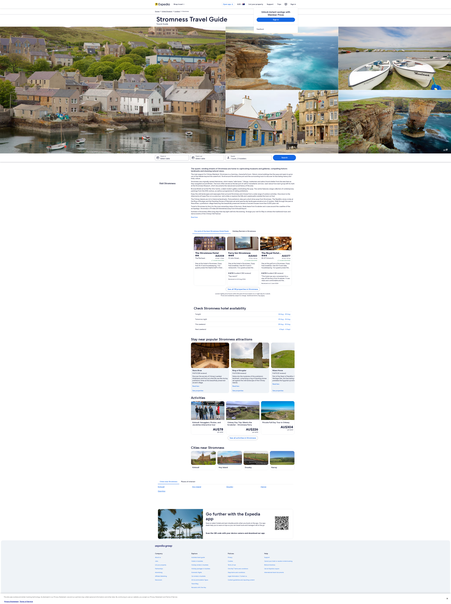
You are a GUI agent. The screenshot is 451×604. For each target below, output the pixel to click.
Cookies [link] (230, 561)
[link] (276, 29)
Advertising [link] (158, 572)
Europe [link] (157, 11)
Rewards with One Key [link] (198, 587)
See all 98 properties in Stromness (243, 289)
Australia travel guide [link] (198, 557)
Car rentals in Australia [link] (198, 576)
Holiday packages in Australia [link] (200, 569)
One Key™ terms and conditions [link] (238, 569)
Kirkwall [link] (161, 487)
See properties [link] (197, 391)
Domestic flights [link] (196, 572)
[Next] (294, 368)
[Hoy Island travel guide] (229, 460)
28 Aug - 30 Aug (284, 324)
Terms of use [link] (232, 565)
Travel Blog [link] (194, 584)
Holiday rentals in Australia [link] (199, 565)
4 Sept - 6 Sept (284, 329)
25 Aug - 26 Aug (284, 319)
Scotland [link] (177, 11)
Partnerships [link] (159, 569)
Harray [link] (263, 487)
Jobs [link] (156, 561)
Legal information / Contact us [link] (237, 576)
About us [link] (158, 557)
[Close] (447, 598)
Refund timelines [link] (269, 565)
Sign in (293, 4)
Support (270, 4)
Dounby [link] (229, 487)
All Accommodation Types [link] (199, 580)
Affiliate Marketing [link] (161, 576)
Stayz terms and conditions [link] (236, 572)
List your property (256, 4)
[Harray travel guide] (282, 460)
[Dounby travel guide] (255, 460)
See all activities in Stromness (243, 438)
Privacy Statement (11, 601)
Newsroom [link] (158, 580)
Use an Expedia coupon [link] (271, 569)
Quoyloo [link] (161, 491)
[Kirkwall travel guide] (203, 460)
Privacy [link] (230, 557)
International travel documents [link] (274, 572)
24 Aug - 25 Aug (284, 314)
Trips (279, 4)
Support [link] (267, 557)
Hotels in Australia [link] (197, 561)
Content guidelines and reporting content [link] (241, 580)
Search (285, 157)
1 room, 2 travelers (238, 158)
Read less (194, 217)
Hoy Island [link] (196, 487)
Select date (165, 158)
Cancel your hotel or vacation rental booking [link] (278, 561)
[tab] (211, 231)
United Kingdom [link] (167, 11)
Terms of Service (26, 601)
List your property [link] (160, 565)
